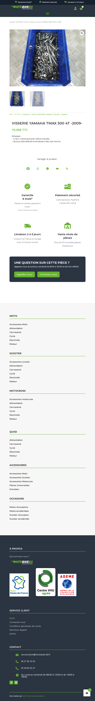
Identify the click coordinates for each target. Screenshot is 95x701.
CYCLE (26, 22)
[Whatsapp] (37, 169)
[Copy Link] (67, 169)
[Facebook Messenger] (47, 169)
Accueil (12, 22)
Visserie (32, 22)
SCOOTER (19, 22)
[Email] (57, 169)
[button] (82, 33)
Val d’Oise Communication (33, 696)
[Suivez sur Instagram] (16, 682)
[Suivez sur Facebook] (11, 682)
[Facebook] (28, 169)
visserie (64, 114)
